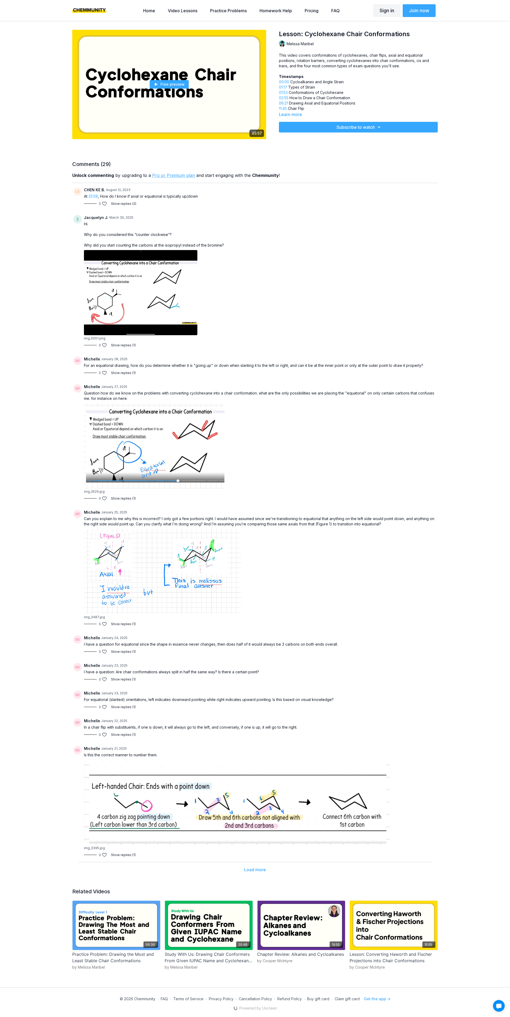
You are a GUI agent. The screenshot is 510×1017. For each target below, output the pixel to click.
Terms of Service (188, 999)
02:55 (283, 98)
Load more (255, 869)
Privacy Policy (221, 999)
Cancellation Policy (255, 999)
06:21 (283, 103)
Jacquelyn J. (96, 217)
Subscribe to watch (356, 127)
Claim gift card (347, 999)
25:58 (93, 196)
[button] (499, 1006)
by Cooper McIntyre (274, 960)
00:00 (284, 82)
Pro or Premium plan (173, 175)
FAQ (164, 999)
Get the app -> (377, 999)
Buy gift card (318, 999)
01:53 (283, 92)
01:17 (283, 87)
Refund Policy (289, 999)
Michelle (92, 359)
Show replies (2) (123, 204)
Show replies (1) (123, 345)
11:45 (283, 108)
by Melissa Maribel (88, 967)
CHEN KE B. (94, 190)
